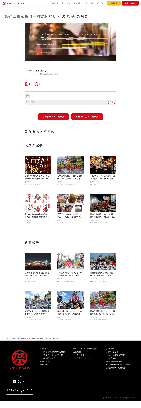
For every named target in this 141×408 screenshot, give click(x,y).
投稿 (71, 16)
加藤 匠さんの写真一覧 (87, 116)
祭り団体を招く (50, 358)
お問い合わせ (130, 3)
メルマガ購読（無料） (116, 355)
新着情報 (77, 3)
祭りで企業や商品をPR (53, 355)
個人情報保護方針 (114, 361)
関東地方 (14, 338)
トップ (8, 338)
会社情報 (99, 3)
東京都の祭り (22, 338)
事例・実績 (66, 3)
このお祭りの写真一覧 (53, 116)
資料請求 (113, 3)
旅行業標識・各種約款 (116, 368)
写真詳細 (55, 338)
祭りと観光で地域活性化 (54, 352)
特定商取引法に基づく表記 (118, 364)
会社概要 (80, 355)
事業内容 (54, 3)
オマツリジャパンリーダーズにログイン (19, 391)
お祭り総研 (88, 3)
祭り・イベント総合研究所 (85, 349)
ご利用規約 (111, 358)
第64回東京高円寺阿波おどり (30, 16)
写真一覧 (48, 338)
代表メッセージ (83, 358)
